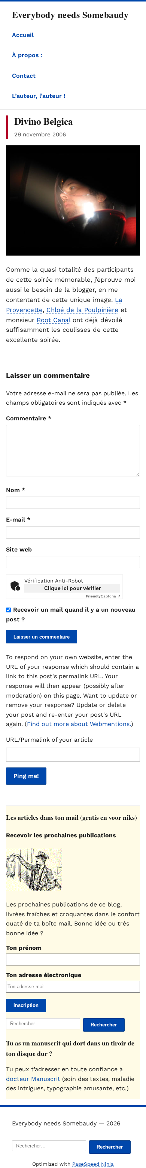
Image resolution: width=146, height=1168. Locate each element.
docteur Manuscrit (33, 1078)
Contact (24, 75)
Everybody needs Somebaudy (70, 14)
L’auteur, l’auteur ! (39, 95)
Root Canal (53, 320)
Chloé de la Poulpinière (82, 309)
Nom (15, 490)
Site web (19, 549)
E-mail (18, 519)
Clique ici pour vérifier (72, 588)
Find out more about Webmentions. (79, 723)
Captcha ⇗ (103, 596)
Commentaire (28, 418)
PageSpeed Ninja (93, 1164)
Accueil (23, 34)
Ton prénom (24, 947)
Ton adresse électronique (43, 975)
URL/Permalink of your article (49, 739)
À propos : (27, 55)
